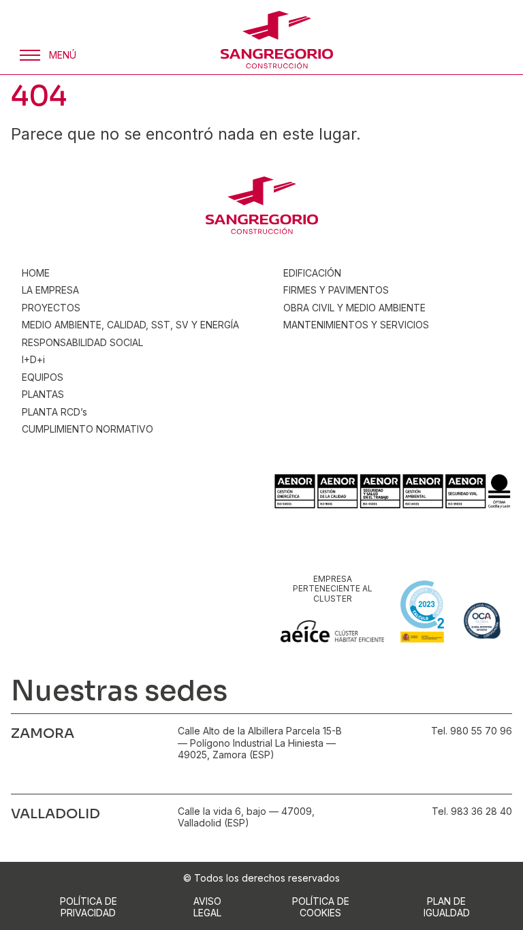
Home (36, 273)
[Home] (277, 40)
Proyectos (51, 307)
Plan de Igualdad (447, 907)
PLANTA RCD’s (54, 412)
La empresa (50, 290)
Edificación (312, 273)
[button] (46, 55)
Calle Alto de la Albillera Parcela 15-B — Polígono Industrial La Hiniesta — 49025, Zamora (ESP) (260, 742)
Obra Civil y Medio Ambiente (354, 307)
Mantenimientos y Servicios (356, 324)
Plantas (43, 394)
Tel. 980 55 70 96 (471, 731)
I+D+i (33, 359)
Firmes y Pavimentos (336, 290)
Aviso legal (207, 907)
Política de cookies (320, 907)
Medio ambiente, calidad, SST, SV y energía (130, 324)
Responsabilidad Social (82, 342)
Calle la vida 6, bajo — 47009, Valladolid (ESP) (246, 817)
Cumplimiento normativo (87, 429)
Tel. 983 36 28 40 (472, 811)
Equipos (42, 377)
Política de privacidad (88, 907)
